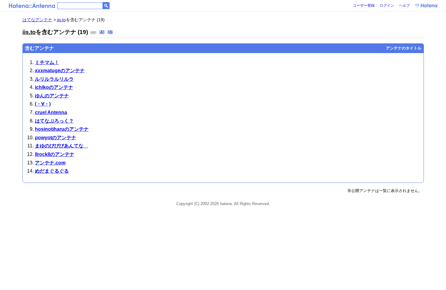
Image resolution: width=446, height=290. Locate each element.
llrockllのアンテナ (54, 154)
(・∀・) (43, 103)
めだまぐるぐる (52, 171)
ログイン (387, 5)
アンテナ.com (50, 162)
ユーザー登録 (364, 5)
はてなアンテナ (37, 19)
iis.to (61, 19)
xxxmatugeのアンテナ (60, 70)
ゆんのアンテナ (52, 95)
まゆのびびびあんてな (61, 145)
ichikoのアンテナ (54, 87)
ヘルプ (404, 5)
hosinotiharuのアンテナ (62, 129)
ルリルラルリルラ (54, 79)
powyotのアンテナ (55, 137)
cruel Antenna (51, 112)
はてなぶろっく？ (54, 120)
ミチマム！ (47, 62)
